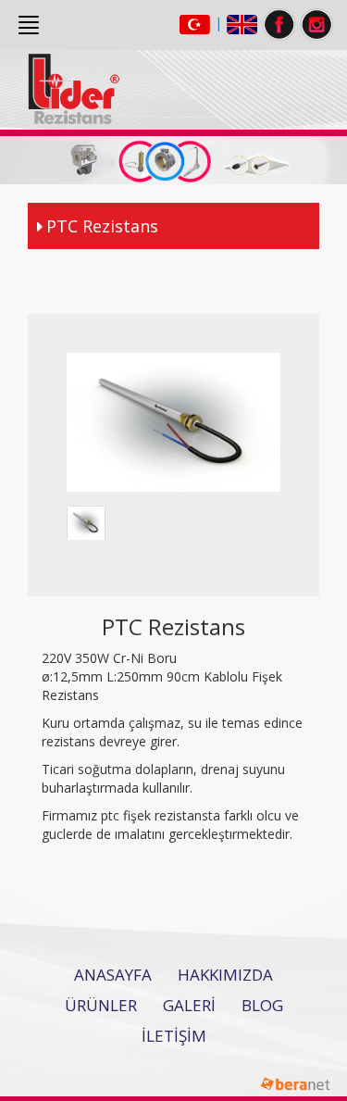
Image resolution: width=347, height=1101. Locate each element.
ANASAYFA (113, 974)
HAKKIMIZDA (225, 974)
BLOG (262, 1005)
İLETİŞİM (174, 1035)
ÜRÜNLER (101, 1005)
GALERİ (189, 1005)
